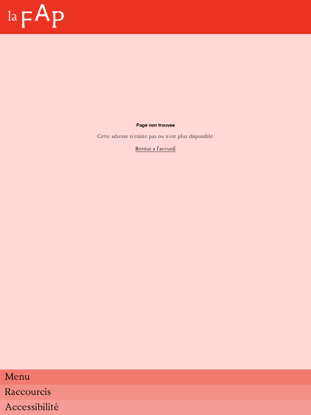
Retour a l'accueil (155, 148)
